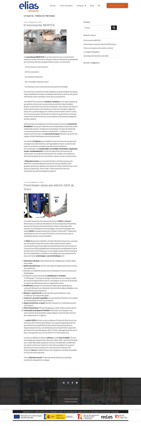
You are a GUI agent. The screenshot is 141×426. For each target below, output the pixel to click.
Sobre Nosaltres (66, 5)
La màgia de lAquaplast (92, 52)
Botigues (80, 5)
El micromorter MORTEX (39, 25)
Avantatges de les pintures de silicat (96, 56)
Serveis (53, 5)
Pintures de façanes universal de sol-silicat (98, 48)
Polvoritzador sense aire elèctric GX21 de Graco (100, 44)
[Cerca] (114, 28)
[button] (117, 5)
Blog (92, 5)
